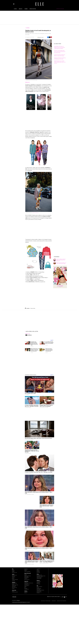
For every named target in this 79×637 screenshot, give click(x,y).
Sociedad (38, 572)
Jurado (13, 588)
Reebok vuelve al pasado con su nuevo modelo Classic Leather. (61, 263)
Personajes (14, 585)
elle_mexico (63, 596)
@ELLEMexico (29, 335)
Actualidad (39, 581)
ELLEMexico (61, 597)
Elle (12, 568)
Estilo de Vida (14, 587)
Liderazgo (38, 582)
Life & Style (14, 590)
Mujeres (25, 588)
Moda (15, 8)
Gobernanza (39, 588)
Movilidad (38, 589)
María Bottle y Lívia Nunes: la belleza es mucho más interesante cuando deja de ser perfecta (59, 47)
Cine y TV (25, 569)
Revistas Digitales (60, 8)
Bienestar (13, 586)
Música (25, 570)
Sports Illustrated (27, 573)
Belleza (20, 8)
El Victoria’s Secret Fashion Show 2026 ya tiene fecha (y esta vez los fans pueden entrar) (59, 51)
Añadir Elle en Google (41, 37)
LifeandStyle (26, 589)
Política (25, 591)
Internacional (27, 584)
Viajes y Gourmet (15, 579)
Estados (38, 570)
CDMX (38, 569)
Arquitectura (39, 577)
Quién (13, 574)
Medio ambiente (39, 586)
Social (38, 587)
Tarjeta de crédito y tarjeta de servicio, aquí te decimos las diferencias (60, 260)
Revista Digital (60, 285)
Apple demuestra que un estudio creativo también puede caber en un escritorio (59, 62)
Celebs (26, 8)
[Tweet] (49, 37)
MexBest (13, 582)
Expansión (26, 581)
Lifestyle (25, 578)
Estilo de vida (33, 8)
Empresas (26, 582)
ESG (25, 587)
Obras (25, 586)
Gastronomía (14, 583)
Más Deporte (26, 577)
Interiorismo (39, 578)
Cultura (13, 580)
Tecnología (26, 585)
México (25, 592)
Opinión (38, 571)
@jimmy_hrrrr (27, 333)
